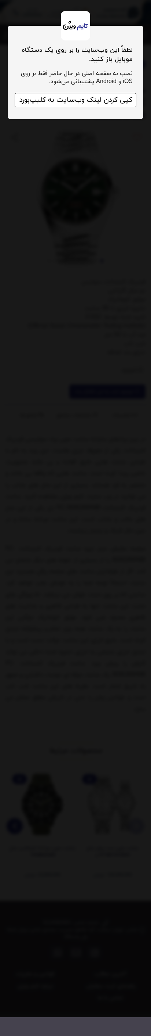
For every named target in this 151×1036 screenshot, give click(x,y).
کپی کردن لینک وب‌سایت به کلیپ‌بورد (75, 100)
